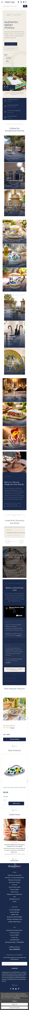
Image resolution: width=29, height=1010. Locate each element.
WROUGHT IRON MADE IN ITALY (14, 919)
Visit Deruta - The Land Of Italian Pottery (14, 877)
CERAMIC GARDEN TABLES (14, 921)
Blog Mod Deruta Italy (14, 899)
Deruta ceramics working (14, 887)
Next (27, 718)
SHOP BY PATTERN (14, 912)
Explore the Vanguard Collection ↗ (14, 573)
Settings (14, 1001)
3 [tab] (15, 746)
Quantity (5, 800)
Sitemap (14, 901)
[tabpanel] (14, 718)
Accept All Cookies (14, 1007)
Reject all (14, 1004)
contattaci (8, 662)
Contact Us (14, 884)
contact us (18, 635)
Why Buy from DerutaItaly (14, 880)
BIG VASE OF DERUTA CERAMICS (14, 917)
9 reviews (12, 727)
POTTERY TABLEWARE (14, 910)
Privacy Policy (16, 998)
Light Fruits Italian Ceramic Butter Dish (14, 787)
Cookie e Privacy (14, 892)
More (14, 896)
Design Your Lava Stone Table (14, 875)
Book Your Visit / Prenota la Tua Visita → (14, 670)
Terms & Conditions (14, 889)
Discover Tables (10, 48)
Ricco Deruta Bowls (9, 725)
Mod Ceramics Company (14, 882)
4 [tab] (16, 746)
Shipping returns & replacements (14, 894)
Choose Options (14, 739)
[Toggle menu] (2, 2)
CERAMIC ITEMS (14, 914)
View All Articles (14, 860)
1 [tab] (12, 746)
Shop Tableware (10, 43)
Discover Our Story (12, 504)
